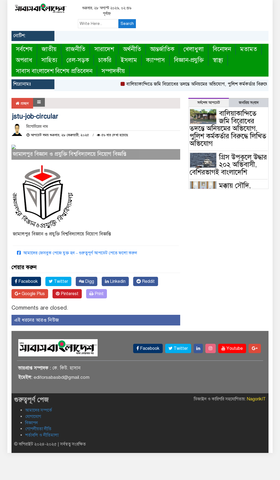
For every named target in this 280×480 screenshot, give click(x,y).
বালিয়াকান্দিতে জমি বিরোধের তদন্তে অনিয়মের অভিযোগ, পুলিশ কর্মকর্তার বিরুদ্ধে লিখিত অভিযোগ (227, 128)
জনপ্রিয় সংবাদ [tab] (249, 102)
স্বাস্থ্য (218, 60)
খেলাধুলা (193, 49)
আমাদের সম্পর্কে (38, 410)
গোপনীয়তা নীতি (38, 429)
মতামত (248, 49)
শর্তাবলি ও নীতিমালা (42, 435)
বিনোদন (222, 49)
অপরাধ (24, 60)
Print (99, 293)
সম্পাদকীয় (113, 71)
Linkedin (117, 281)
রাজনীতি (75, 49)
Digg (89, 281)
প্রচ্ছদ (24, 103)
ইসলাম (129, 60)
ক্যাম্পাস (155, 60)
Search (127, 23)
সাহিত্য (49, 60)
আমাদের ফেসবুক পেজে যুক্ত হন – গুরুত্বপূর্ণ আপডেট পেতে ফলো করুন (79, 253)
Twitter (60, 281)
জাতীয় (49, 49)
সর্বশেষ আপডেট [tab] (208, 102)
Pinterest (69, 293)
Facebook (27, 281)
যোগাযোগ (33, 416)
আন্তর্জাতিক (162, 49)
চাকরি (105, 60)
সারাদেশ (104, 49)
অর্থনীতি (132, 49)
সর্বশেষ (24, 49)
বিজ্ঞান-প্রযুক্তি (189, 60)
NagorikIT (256, 399)
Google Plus (33, 293)
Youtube (234, 348)
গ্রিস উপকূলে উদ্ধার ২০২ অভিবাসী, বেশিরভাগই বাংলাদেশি (228, 164)
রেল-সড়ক (77, 60)
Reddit (148, 281)
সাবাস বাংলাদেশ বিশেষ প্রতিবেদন (54, 71)
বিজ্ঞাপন (31, 423)
